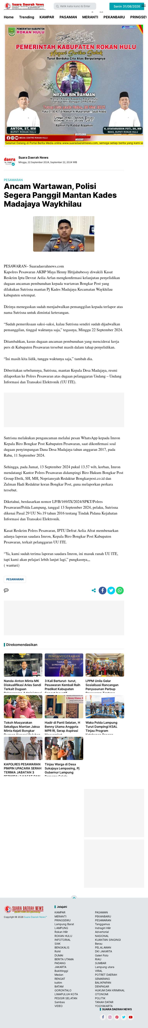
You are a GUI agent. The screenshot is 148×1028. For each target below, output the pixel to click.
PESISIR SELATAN (66, 998)
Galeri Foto (101, 955)
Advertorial (102, 931)
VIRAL (99, 970)
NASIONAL (102, 935)
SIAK (58, 943)
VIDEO (59, 1006)
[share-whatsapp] (120, 590)
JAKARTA (60, 967)
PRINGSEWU (63, 920)
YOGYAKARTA (104, 1006)
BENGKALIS (62, 947)
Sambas (60, 1002)
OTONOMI (101, 994)
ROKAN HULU (63, 935)
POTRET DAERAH (106, 974)
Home (9, 17)
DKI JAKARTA (103, 951)
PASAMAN (68, 17)
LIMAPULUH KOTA (66, 994)
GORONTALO (63, 990)
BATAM (59, 986)
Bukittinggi (61, 970)
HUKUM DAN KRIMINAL (110, 990)
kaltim (58, 982)
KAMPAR (47, 17)
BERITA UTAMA (64, 959)
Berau (98, 943)
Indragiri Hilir (103, 928)
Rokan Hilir (61, 931)
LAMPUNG (61, 928)
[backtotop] (74, 898)
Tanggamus (102, 924)
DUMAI (59, 955)
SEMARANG (102, 978)
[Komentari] (6, 590)
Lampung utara (104, 967)
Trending (26, 17)
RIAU (98, 959)
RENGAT (60, 978)
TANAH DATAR (104, 1002)
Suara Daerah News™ (35, 916)
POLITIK (100, 998)
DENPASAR (102, 986)
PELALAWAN (103, 947)
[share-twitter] (111, 590)
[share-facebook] (102, 590)
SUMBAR (100, 963)
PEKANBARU (114, 17)
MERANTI (90, 17)
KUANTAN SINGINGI (108, 939)
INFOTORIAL (63, 939)
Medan (59, 974)
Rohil (58, 951)
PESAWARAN (13, 180)
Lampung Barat (64, 924)
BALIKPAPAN (103, 982)
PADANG (60, 963)
